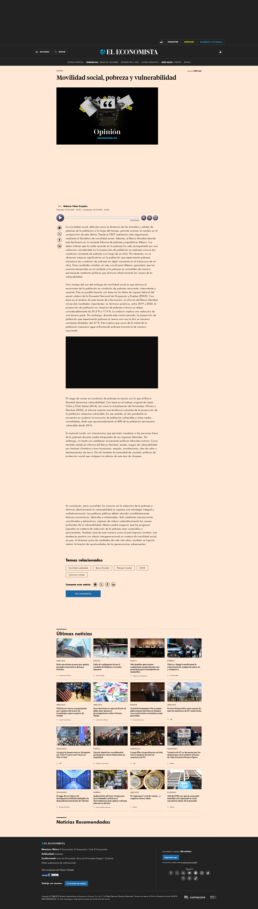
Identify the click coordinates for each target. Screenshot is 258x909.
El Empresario (80, 849)
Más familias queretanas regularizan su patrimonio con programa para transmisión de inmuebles (145, 668)
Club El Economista (98, 849)
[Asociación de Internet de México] (213, 898)
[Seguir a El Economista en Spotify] (195, 873)
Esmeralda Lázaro (138, 720)
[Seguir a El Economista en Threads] (189, 878)
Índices (177, 62)
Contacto (109, 858)
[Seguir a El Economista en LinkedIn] (183, 873)
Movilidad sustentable (78, 568)
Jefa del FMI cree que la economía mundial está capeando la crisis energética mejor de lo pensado (183, 798)
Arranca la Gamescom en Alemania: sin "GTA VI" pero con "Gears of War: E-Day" (73, 755)
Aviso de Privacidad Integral (90, 858)
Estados (96, 661)
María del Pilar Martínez (103, 807)
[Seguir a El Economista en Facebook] (171, 873)
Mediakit (59, 854)
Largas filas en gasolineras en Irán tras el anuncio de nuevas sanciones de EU (146, 755)
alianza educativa (150, 62)
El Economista (66, 849)
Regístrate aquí (171, 857)
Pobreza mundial (124, 568)
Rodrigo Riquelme (64, 807)
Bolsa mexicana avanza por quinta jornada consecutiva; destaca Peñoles (72, 667)
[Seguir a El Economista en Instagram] (202, 873)
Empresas (171, 661)
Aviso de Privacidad (66, 858)
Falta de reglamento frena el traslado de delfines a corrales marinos (107, 667)
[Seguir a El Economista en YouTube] (189, 873)
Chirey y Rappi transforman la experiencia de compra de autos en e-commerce (183, 667)
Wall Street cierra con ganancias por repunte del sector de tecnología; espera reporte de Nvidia (71, 712)
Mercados (60, 661)
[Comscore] (194, 898)
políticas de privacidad (189, 862)
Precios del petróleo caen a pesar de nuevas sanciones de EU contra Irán (184, 709)
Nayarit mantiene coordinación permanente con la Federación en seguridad (109, 755)
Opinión (59, 71)
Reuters (172, 763)
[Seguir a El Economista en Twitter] (177, 873)
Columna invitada (77, 575)
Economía (171, 792)
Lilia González (174, 675)
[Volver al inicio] (95, 843)
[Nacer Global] (50, 875)
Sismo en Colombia (109, 62)
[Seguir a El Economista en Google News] (183, 878)
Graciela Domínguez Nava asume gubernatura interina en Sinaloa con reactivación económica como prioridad (146, 712)
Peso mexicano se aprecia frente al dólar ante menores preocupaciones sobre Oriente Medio (109, 712)
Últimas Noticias (75, 62)
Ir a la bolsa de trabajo (76, 884)
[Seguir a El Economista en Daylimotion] (208, 873)
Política (133, 661)
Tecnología (61, 749)
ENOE (142, 568)
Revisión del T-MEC (130, 62)
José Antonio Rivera (65, 675)
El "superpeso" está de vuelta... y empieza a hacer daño (145, 797)
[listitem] (60, 218)
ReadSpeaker (134, 220)
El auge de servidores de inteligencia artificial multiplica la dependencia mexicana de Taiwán (72, 798)
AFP (171, 719)
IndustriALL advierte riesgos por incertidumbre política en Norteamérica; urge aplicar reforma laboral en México (110, 800)
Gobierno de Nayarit (102, 763)
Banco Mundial (102, 568)
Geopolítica (135, 749)
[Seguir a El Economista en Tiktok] (195, 878)
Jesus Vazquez (100, 675)
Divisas (187, 62)
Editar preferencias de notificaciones (59, 863)
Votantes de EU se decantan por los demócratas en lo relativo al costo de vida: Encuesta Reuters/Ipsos (184, 755)
